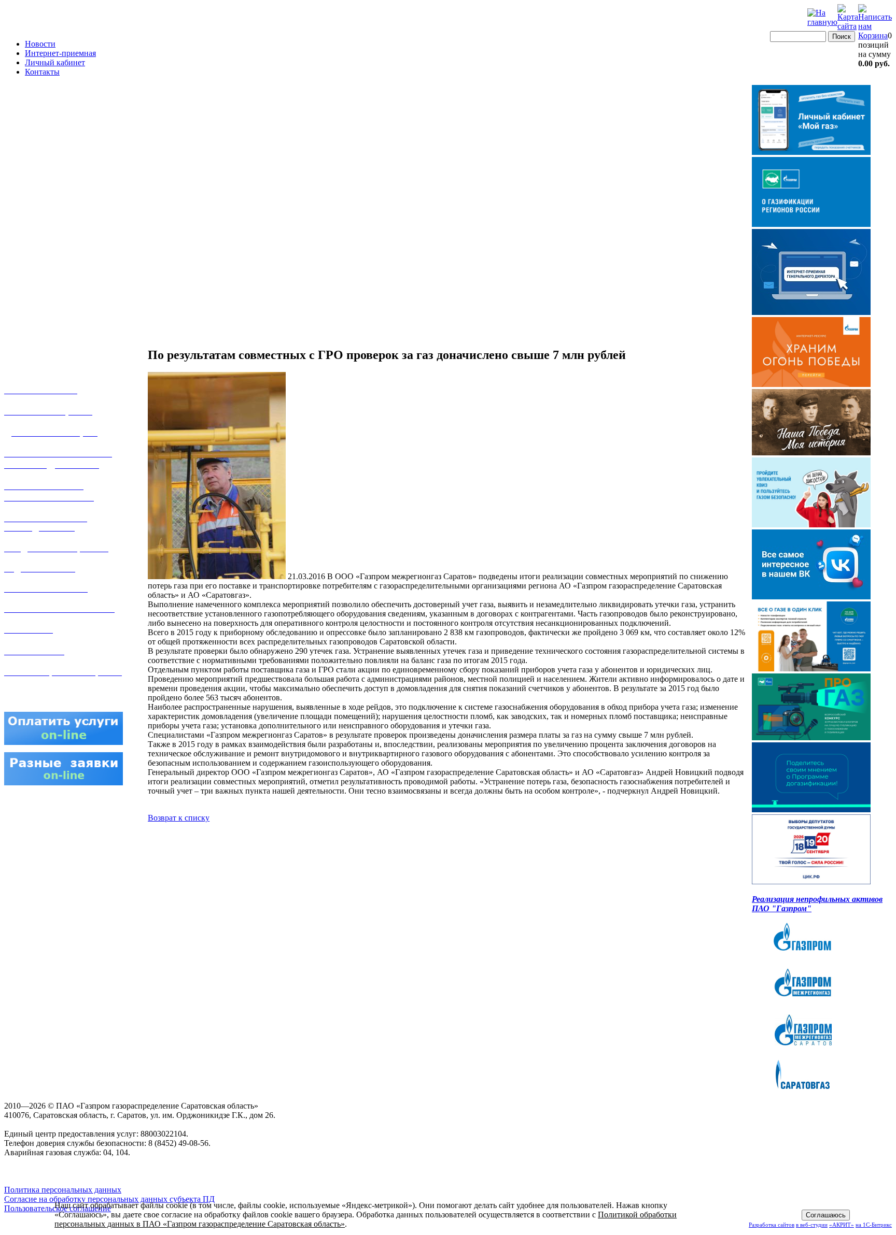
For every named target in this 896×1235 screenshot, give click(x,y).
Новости (40, 43)
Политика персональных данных (62, 1189)
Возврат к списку (178, 817)
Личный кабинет (55, 62)
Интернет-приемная (60, 53)
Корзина (873, 35)
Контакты (42, 71)
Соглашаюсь (826, 1215)
